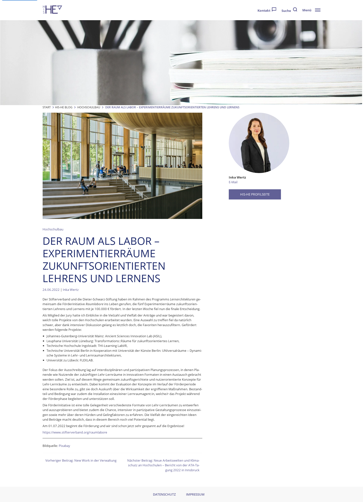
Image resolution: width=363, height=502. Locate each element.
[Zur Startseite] (53, 10)
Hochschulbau (88, 107)
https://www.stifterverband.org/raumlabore (75, 432)
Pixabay (64, 445)
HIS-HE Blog (63, 107)
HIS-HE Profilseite (255, 194)
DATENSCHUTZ (164, 494)
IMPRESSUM (195, 494)
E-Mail (233, 182)
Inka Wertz (71, 289)
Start (47, 107)
